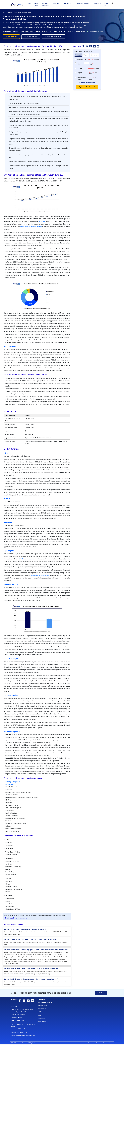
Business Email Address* (46, 552)
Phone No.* (43, 559)
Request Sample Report (61, 581)
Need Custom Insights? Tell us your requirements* (53, 566)
